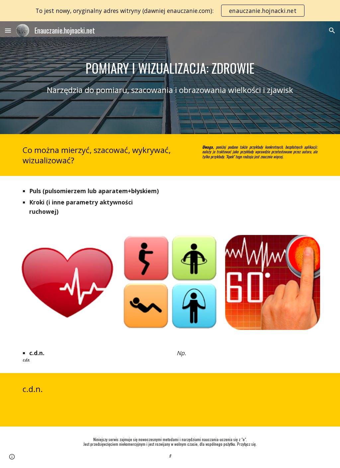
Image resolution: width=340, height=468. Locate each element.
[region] (170, 10)
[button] (8, 30)
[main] (170, 68)
